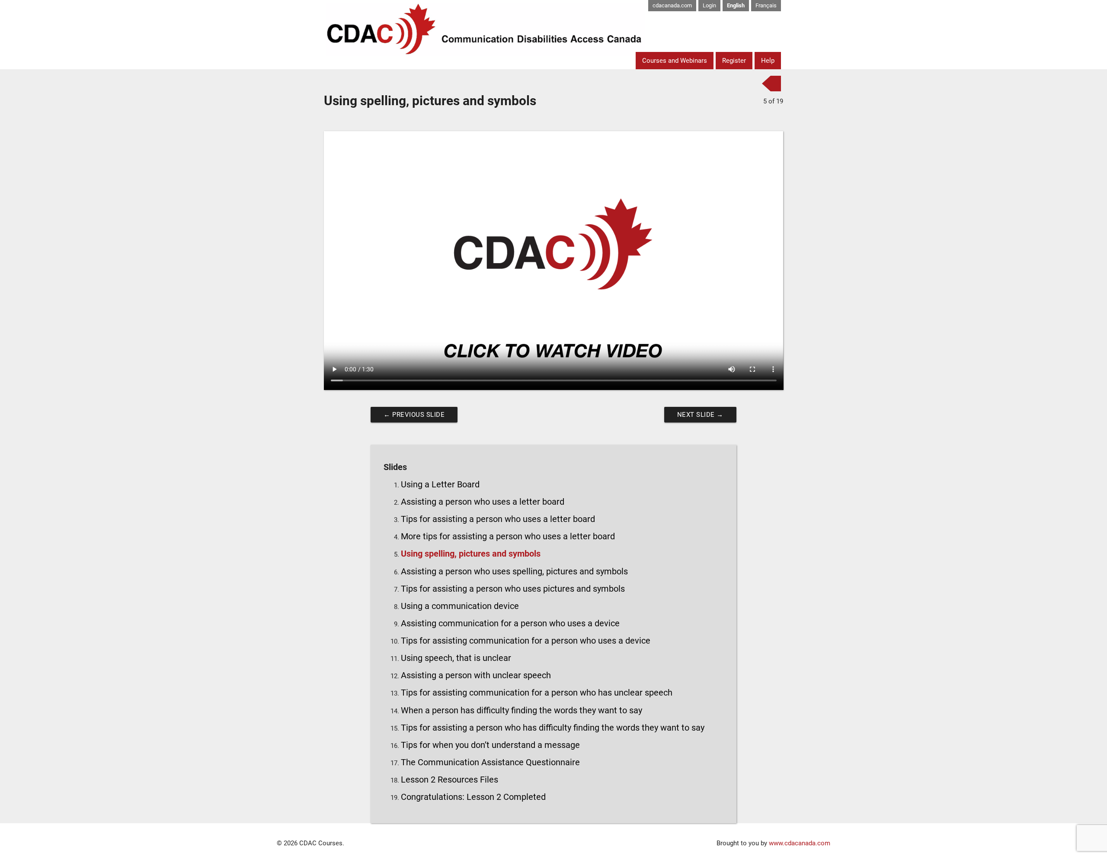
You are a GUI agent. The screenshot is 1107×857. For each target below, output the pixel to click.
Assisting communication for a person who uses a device (510, 623)
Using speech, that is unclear (456, 658)
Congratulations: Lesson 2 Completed (473, 797)
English (736, 5)
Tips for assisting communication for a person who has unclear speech (536, 693)
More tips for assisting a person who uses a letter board (508, 536)
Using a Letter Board (440, 485)
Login (709, 5)
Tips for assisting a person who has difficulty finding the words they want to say (552, 728)
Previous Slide (414, 415)
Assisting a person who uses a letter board (482, 502)
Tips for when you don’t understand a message (490, 745)
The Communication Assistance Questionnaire (490, 762)
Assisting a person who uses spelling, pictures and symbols (514, 572)
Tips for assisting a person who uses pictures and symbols (513, 589)
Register (734, 60)
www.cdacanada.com (799, 843)
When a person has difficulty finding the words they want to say (521, 710)
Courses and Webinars (674, 60)
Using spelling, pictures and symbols (471, 554)
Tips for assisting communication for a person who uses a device (525, 641)
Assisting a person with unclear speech (476, 675)
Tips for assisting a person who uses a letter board (498, 519)
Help (767, 60)
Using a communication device (460, 606)
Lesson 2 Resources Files (449, 780)
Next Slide (700, 415)
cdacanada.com (672, 5)
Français (766, 5)
